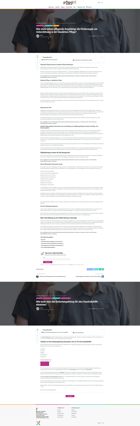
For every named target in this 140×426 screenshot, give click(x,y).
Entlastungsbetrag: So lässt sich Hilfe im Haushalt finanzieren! (52, 245)
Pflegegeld (56, 25)
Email (44, 257)
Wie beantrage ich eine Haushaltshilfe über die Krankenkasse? (52, 243)
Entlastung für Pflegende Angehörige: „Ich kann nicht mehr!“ (52, 241)
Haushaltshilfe (42, 348)
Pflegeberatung (49, 25)
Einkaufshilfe (42, 350)
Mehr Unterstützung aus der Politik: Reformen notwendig (83, 60)
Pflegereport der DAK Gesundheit (47, 110)
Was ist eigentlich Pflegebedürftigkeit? (48, 247)
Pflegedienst (43, 295)
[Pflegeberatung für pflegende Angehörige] (70, 3)
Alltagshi (41, 352)
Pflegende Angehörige (65, 298)
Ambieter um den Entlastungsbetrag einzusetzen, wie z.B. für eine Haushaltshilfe (55, 332)
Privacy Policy (71, 264)
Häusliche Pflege (43, 23)
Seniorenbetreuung (43, 354)
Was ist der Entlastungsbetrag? (79, 332)
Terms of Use (52, 264)
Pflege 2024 (43, 239)
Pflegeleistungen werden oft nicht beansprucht (50, 59)
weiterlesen (70, 396)
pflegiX (41, 35)
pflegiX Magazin (38, 23)
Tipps (42, 414)
